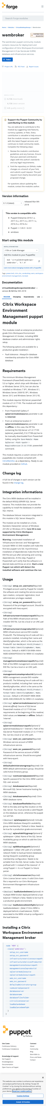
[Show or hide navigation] (42, 6)
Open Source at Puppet (10, 1067)
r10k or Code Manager (15, 250)
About (32, 1046)
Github (24, 464)
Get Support (6, 1059)
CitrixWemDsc (9, 461)
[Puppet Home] (17, 1037)
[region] (23, 1090)
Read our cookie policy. (22, 1091)
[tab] (7, 296)
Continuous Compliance (10, 1049)
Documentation (7, 1064)
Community (34, 1049)
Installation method (11, 246)
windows (15, 232)
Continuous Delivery (9, 1046)
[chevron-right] (42, 297)
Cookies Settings (23, 1096)
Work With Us (35, 1054)
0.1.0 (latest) (8, 203)
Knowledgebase (7, 1062)
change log (18, 482)
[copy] (39, 261)
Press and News (35, 1057)
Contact (33, 1060)
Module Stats (9, 95)
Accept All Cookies (23, 1102)
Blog (31, 1052)
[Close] (43, 1077)
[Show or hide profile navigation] (37, 5)
